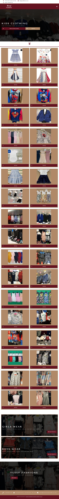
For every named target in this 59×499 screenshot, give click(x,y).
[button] (57, 6)
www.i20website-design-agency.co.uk (34, 496)
